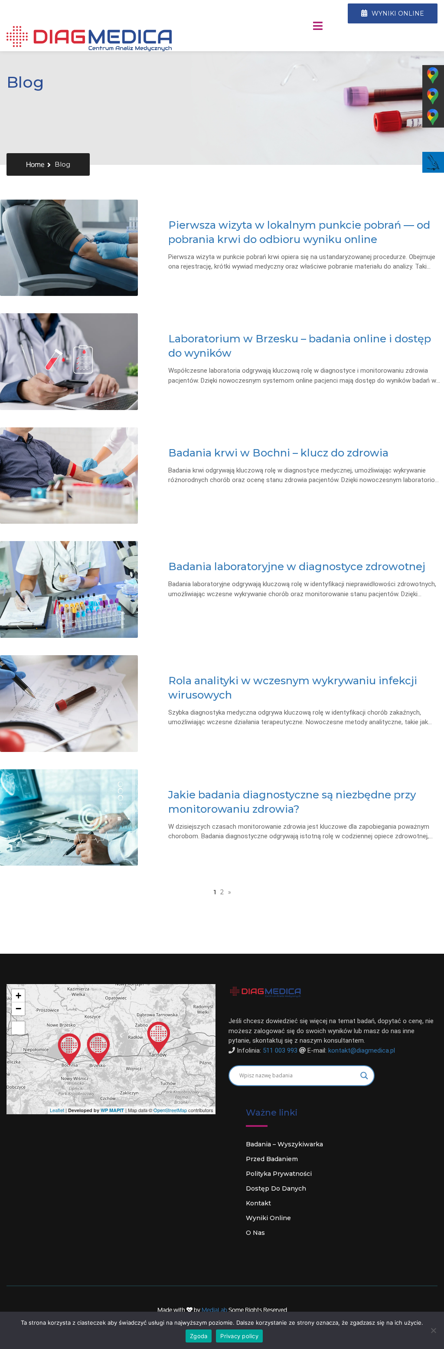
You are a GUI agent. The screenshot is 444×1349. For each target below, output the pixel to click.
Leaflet (57, 1109)
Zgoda (198, 1336)
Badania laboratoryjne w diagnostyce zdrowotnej (296, 566)
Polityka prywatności (279, 1174)
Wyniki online (268, 1218)
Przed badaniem (272, 1159)
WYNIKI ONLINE (397, 13)
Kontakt (258, 1203)
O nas (255, 1233)
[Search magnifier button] (364, 1076)
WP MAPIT (112, 1110)
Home (35, 165)
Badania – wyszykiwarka (284, 1144)
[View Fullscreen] (18, 1027)
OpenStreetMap (170, 1109)
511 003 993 (280, 1050)
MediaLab (215, 1309)
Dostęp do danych (276, 1188)
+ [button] (18, 995)
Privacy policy (239, 1336)
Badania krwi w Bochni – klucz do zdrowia (278, 452)
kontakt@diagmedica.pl (361, 1050)
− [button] (18, 1008)
